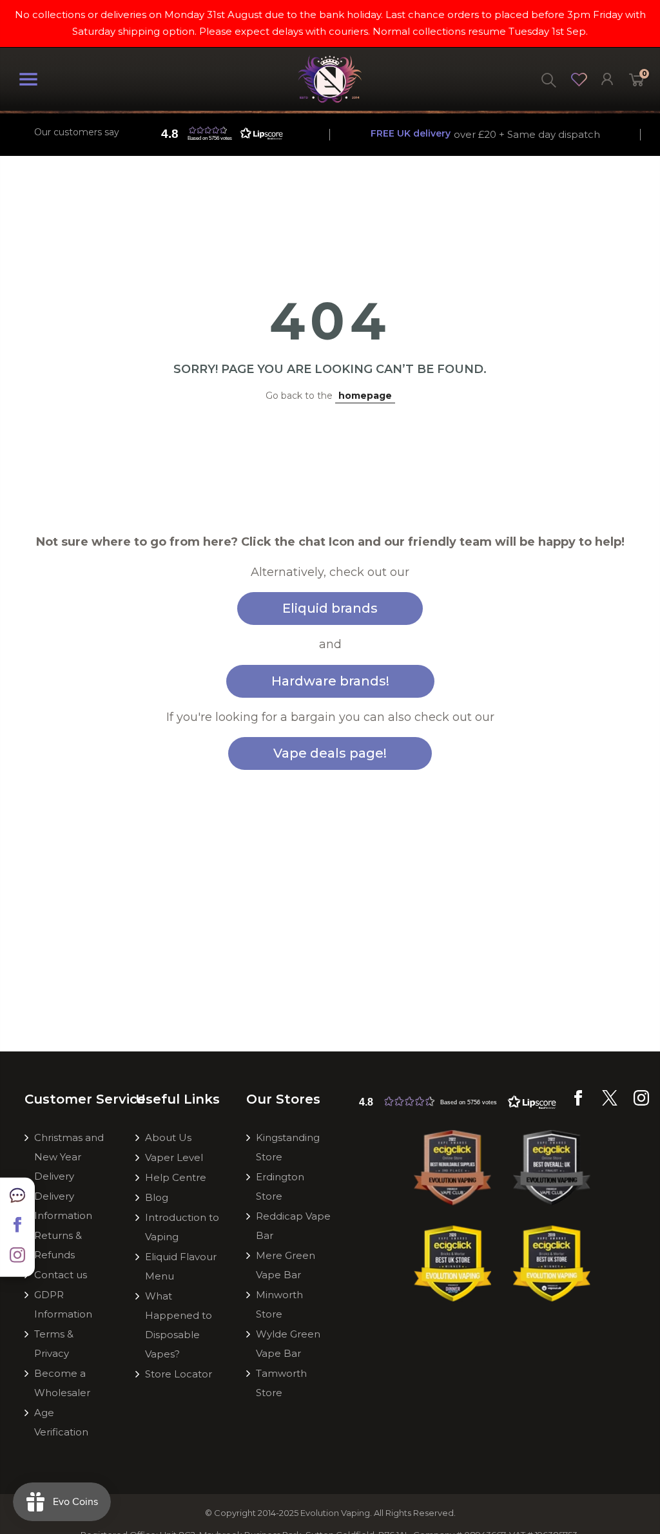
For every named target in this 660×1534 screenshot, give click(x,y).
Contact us (60, 1275)
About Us (168, 1137)
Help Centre (175, 1177)
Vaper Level (174, 1157)
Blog (156, 1197)
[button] (219, 133)
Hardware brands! (330, 681)
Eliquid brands (330, 608)
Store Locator (178, 1374)
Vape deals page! (330, 753)
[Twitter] (609, 1102)
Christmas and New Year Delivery (69, 1156)
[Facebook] (578, 1102)
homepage (365, 395)
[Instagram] (641, 1102)
